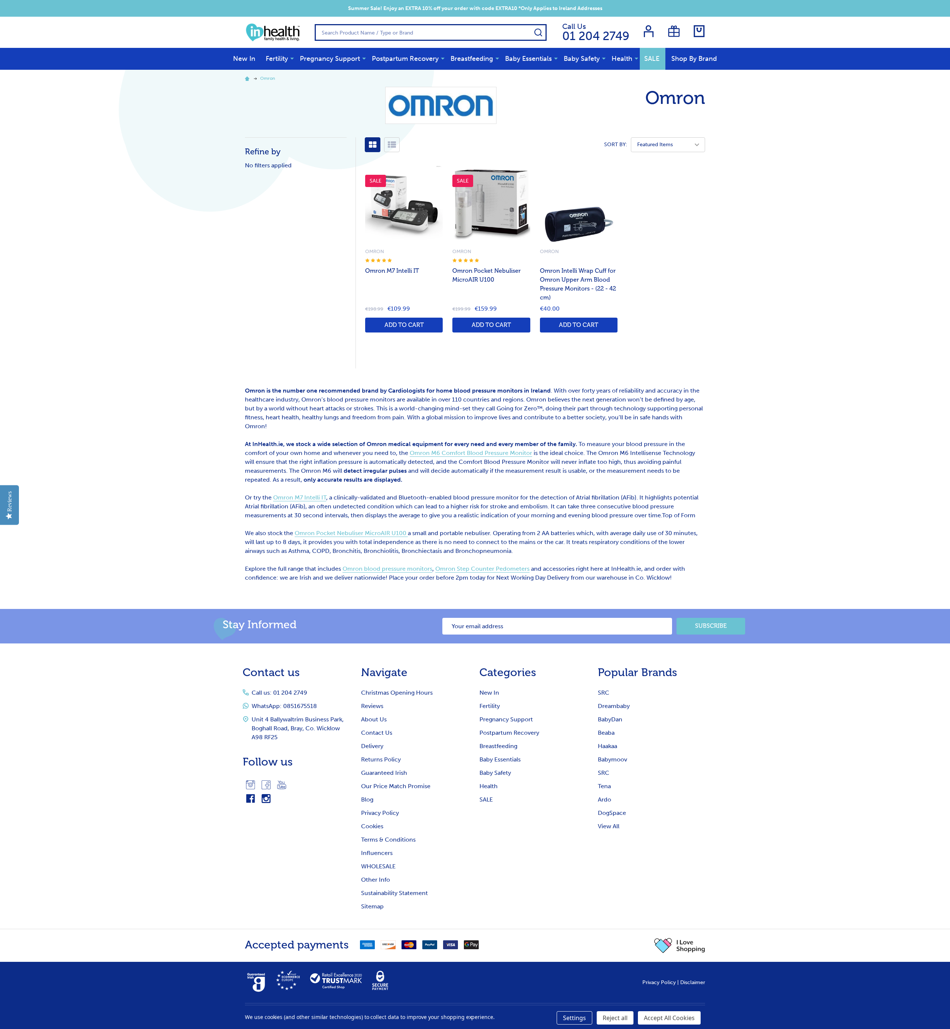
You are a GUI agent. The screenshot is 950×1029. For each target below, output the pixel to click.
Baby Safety (582, 59)
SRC (603, 692)
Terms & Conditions (388, 839)
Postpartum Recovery (405, 59)
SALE (651, 59)
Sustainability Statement (394, 893)
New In (244, 59)
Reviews (372, 706)
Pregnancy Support (330, 59)
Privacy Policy (380, 812)
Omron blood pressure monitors (387, 568)
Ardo (604, 799)
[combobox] (431, 32)
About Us (374, 719)
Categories (507, 672)
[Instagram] (250, 785)
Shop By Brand (694, 59)
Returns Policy (381, 759)
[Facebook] (266, 785)
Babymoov (612, 759)
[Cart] (699, 31)
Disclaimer (692, 982)
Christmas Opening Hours (397, 692)
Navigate (384, 672)
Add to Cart (404, 324)
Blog (367, 799)
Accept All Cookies (669, 1018)
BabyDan (610, 719)
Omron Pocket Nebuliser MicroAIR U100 (351, 533)
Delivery (372, 746)
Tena (604, 786)
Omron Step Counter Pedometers (482, 568)
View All (608, 826)
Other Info (375, 879)
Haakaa (607, 746)
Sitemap (372, 906)
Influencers (377, 852)
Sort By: (615, 144)
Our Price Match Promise (395, 786)
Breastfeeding (472, 59)
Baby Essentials (528, 59)
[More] (292, 58)
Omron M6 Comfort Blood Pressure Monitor (471, 452)
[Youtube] (281, 785)
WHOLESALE (378, 866)
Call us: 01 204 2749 (279, 692)
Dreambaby (614, 706)
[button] (679, 945)
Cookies (372, 826)
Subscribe (711, 625)
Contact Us (376, 732)
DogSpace (612, 812)
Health (622, 59)
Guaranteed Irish (384, 772)
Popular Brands (637, 672)
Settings (574, 1018)
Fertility (277, 59)
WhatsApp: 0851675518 (284, 706)
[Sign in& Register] (649, 31)
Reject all (615, 1018)
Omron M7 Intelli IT (392, 270)
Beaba (606, 732)
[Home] (248, 78)
